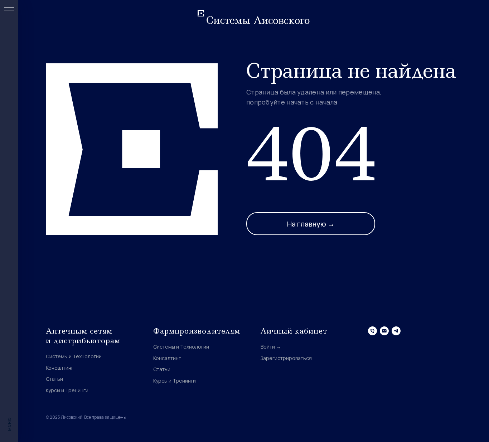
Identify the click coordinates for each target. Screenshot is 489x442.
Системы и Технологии (74, 356)
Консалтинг (59, 367)
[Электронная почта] (384, 330)
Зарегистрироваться (286, 358)
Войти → (271, 346)
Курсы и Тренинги (67, 390)
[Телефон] (372, 330)
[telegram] (396, 330)
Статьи (54, 378)
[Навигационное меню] (9, 10)
